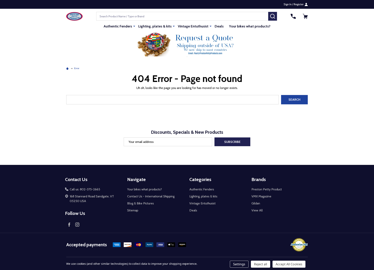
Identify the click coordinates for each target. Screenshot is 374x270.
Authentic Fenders (118, 26)
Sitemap (132, 210)
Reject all (260, 264)
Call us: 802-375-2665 (85, 189)
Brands (258, 179)
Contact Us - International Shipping (151, 196)
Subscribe (232, 142)
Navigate (136, 179)
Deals (219, 26)
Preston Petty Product (266, 189)
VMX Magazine (261, 196)
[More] (134, 26)
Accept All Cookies (289, 264)
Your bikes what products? (249, 26)
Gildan (255, 203)
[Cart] (305, 16)
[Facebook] (69, 224)
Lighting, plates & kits (155, 26)
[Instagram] (77, 224)
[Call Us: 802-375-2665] (293, 16)
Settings (239, 264)
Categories (200, 179)
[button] (187, 44)
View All (257, 210)
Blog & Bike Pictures (140, 203)
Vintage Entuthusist (193, 26)
